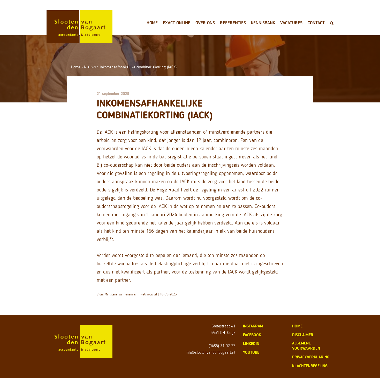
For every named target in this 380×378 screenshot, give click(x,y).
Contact (316, 23)
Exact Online (176, 23)
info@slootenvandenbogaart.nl (210, 352)
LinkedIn (251, 343)
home (297, 326)
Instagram (253, 326)
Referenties (233, 23)
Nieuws (90, 67)
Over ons (205, 23)
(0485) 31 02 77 (222, 345)
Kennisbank (263, 23)
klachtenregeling (310, 365)
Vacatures (291, 23)
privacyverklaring (310, 357)
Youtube (251, 352)
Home (152, 23)
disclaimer (302, 334)
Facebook (252, 334)
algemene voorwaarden (306, 346)
